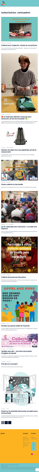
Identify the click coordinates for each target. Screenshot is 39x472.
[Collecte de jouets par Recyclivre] (19, 254)
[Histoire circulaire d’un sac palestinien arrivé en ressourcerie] (19, 136)
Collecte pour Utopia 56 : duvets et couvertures (19, 45)
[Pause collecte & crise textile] (19, 170)
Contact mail (33, 446)
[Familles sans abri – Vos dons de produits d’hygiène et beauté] (19, 340)
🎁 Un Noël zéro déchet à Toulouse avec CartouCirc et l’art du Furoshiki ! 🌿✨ (16, 118)
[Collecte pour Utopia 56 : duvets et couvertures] (19, 29)
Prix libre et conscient (9, 364)
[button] (35, 3)
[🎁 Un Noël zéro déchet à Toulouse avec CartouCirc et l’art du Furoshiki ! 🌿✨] (19, 82)
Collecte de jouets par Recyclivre (13, 277)
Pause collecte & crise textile (12, 184)
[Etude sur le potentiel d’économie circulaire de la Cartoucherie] (19, 388)
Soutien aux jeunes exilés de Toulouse (15, 326)
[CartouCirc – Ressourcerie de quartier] (3, 3)
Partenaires (11, 224)
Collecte (24, 445)
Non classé (8, 114)
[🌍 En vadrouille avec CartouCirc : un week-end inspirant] (19, 206)
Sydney (13, 467)
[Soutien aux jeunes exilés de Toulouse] (19, 303)
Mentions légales (4, 466)
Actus (7, 147)
